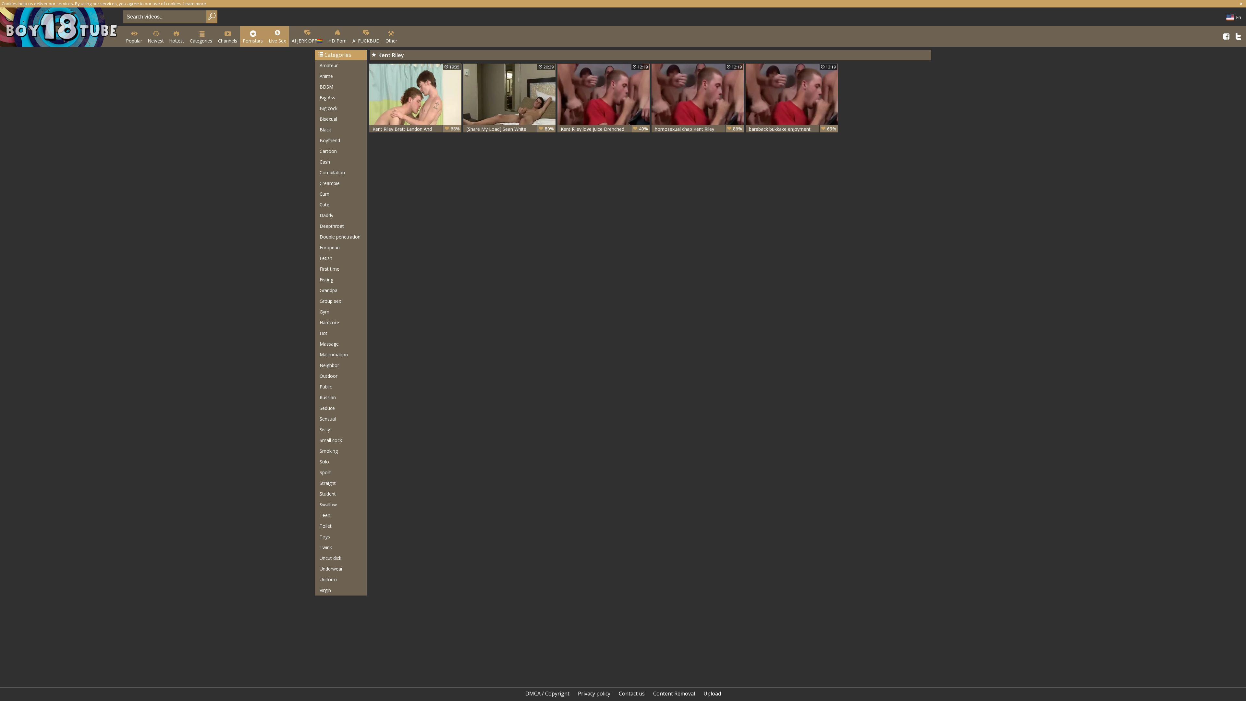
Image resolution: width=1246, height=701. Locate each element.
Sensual (328, 419)
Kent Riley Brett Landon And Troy (416, 129)
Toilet (326, 526)
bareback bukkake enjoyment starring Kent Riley (792, 129)
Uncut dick (330, 558)
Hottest (176, 41)
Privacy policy (594, 693)
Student (328, 494)
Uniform (328, 579)
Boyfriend (330, 140)
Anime (326, 76)
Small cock (331, 440)
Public (326, 387)
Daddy (326, 215)
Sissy (325, 429)
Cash (325, 162)
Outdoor (328, 376)
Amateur (329, 65)
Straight (328, 483)
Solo (324, 462)
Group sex (330, 301)
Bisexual (328, 119)
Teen (325, 515)
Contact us (632, 693)
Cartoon (328, 151)
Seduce (327, 408)
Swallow (328, 504)
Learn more (194, 3)
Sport (325, 472)
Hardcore (329, 322)
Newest (156, 41)
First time (329, 269)
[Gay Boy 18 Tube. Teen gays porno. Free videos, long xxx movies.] (60, 27)
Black (325, 130)
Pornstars (253, 41)
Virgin (325, 590)
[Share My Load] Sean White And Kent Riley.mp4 (510, 129)
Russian (328, 397)
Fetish (326, 258)
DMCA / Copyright (547, 693)
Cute (324, 205)
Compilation (332, 172)
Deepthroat (332, 226)
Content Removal (674, 693)
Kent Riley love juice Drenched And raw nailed (604, 129)
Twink (326, 547)
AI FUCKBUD (366, 41)
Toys (325, 537)
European (330, 247)
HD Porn (337, 41)
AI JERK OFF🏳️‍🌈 (307, 41)
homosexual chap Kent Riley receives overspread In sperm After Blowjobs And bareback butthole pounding (698, 129)
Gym (324, 312)
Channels (227, 41)
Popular (134, 41)
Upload (712, 693)
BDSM (326, 87)
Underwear (331, 569)
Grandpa (328, 290)
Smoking (329, 451)
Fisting (326, 280)
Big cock (328, 108)
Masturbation (334, 354)
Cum (324, 194)
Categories (201, 41)
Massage (329, 344)
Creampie (330, 183)
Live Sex (277, 41)
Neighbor (329, 365)
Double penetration (340, 237)
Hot (323, 333)
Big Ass (327, 97)
